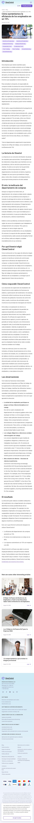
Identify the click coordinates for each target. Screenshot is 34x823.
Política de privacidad (7, 751)
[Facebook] (6, 692)
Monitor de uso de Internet (10, 724)
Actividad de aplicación (7, 729)
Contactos (4, 766)
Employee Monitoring (8, 43)
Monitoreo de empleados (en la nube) (10, 699)
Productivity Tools (7, 46)
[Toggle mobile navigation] (30, 2)
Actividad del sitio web (7, 727)
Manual (19, 747)
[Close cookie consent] (31, 805)
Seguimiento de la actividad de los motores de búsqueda (15, 731)
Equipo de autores (6, 749)
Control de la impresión (7, 721)
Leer (28, 605)
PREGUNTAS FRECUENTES (8, 756)
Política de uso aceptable (7, 763)
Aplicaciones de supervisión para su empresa (12, 737)
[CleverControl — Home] (15, 2)
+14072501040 (5, 688)
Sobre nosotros (5, 747)
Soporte (19, 756)
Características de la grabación (12, 714)
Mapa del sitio (5, 772)
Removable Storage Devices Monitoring (11, 719)
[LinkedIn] (13, 692)
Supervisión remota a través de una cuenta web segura (14, 709)
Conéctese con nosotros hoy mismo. (13, 561)
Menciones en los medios (23, 745)
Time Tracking (6, 49)
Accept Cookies (17, 818)
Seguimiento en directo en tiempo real (10, 711)
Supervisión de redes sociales (11, 734)
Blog (7, 9)
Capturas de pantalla (6, 717)
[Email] (17, 692)
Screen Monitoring (26, 49)
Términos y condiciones (7, 761)
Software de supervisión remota (12, 707)
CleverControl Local (6, 703)
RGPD (19, 762)
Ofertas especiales (6, 774)
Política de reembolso (23, 753)
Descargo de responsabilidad (8, 758)
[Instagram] (3, 692)
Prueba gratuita (27, 5)
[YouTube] (10, 692)
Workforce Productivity (8, 41)
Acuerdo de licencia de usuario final (9, 769)
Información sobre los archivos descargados (25, 750)
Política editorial (5, 753)
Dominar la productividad (7, 739)
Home (3, 9)
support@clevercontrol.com (8, 687)
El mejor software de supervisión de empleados (24, 759)
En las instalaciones (6, 701)
